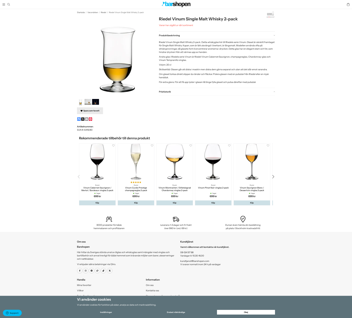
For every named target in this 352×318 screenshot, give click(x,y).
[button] (97, 203)
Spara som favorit (90, 110)
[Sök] (8, 4)
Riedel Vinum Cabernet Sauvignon (212, 56)
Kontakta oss (152, 291)
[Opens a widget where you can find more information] (12, 313)
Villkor (80, 291)
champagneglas (239, 56)
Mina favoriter (84, 285)
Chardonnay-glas (257, 56)
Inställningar (106, 312)
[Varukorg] (348, 4)
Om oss (150, 285)
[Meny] (3, 4)
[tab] (217, 35)
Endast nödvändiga (176, 312)
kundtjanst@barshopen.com (194, 261)
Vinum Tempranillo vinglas (172, 60)
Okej (246, 312)
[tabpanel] (217, 63)
